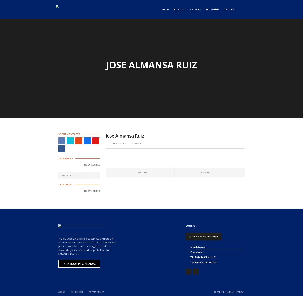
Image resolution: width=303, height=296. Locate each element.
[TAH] (59, 6)
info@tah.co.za (197, 247)
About (61, 292)
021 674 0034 (211, 262)
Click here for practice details (203, 236)
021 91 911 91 (210, 257)
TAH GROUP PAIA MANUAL (79, 264)
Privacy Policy (96, 292)
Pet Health (77, 292)
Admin (138, 143)
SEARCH (96, 176)
